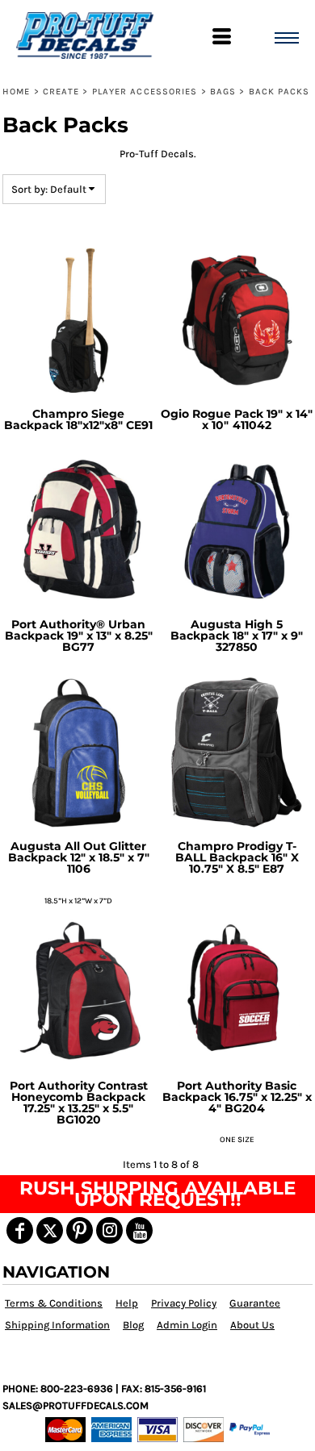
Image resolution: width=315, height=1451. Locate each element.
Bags (223, 91)
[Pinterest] (79, 1230)
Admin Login (187, 1325)
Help (127, 1303)
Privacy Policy (183, 1303)
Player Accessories (145, 91)
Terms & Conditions (54, 1303)
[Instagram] (109, 1230)
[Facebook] (19, 1230)
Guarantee (254, 1303)
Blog (133, 1325)
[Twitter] (49, 1230)
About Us (252, 1325)
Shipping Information (57, 1325)
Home (16, 91)
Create (61, 91)
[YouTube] (139, 1230)
